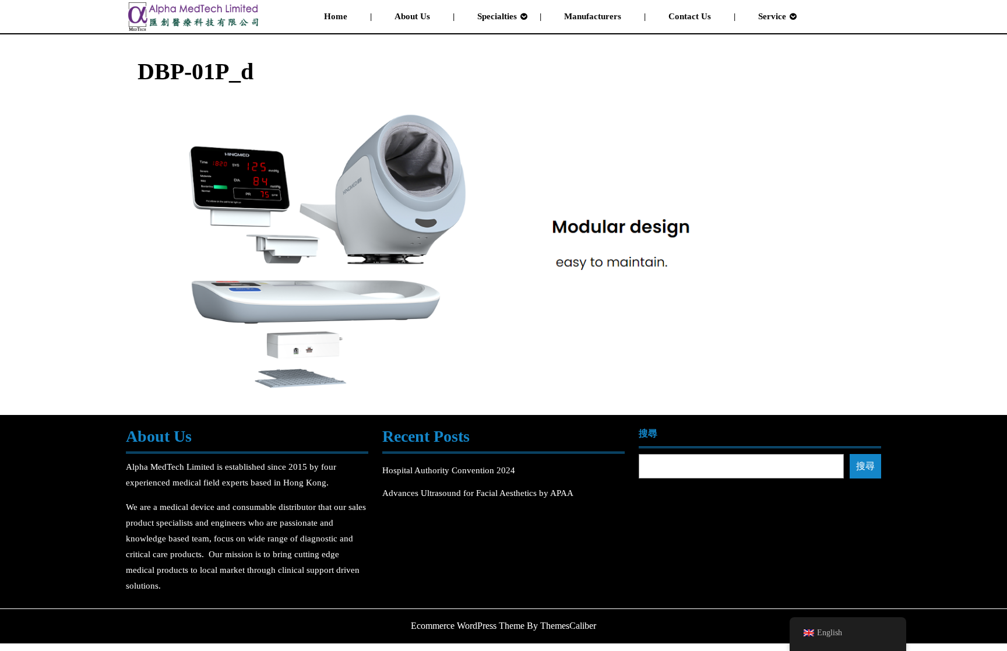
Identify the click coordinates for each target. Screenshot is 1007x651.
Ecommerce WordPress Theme (467, 626)
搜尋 (648, 433)
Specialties (497, 16)
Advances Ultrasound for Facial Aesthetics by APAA (477, 493)
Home (335, 16)
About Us (412, 16)
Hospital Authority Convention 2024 (449, 470)
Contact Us (689, 16)
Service (772, 16)
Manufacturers (592, 16)
